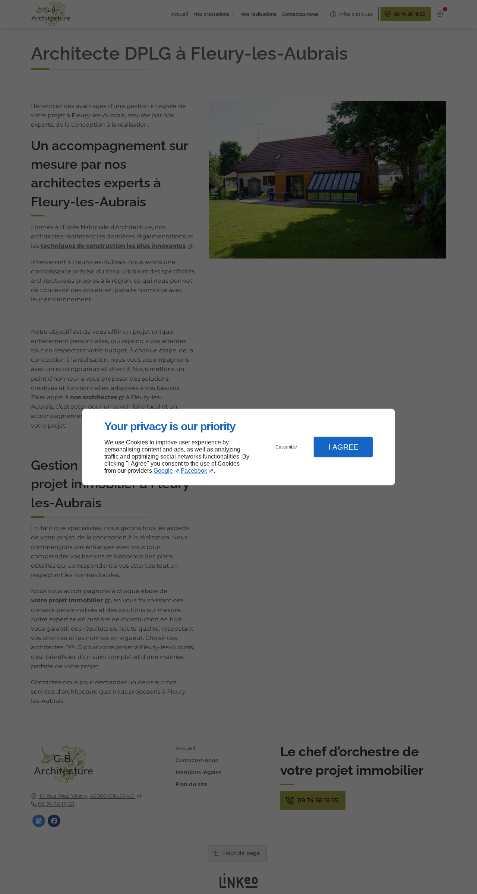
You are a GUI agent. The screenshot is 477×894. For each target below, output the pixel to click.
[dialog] (238, 447)
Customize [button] (286, 447)
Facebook (194, 470)
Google (163, 470)
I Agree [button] (343, 447)
